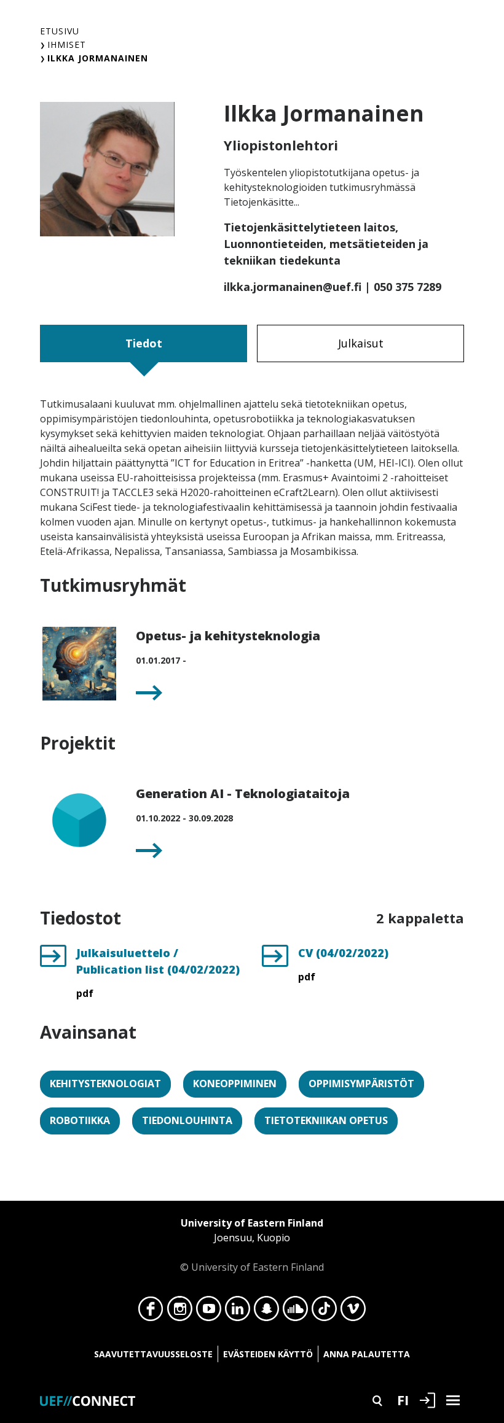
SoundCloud (295, 1312)
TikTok (324, 1312)
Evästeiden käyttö (268, 1354)
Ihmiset (66, 44)
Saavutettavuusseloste (153, 1354)
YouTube (208, 1312)
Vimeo (353, 1312)
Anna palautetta (366, 1354)
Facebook (150, 1312)
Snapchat (266, 1312)
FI (403, 1399)
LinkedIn (237, 1312)
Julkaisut (361, 343)
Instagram (179, 1312)
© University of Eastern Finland (252, 1245)
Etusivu (59, 31)
